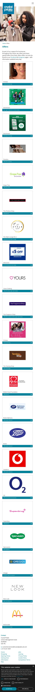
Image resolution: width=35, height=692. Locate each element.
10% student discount (7, 420)
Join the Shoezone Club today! (9, 265)
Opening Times (5, 656)
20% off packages (6, 368)
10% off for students (7, 161)
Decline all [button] (25, 688)
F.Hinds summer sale (7, 84)
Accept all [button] (9, 688)
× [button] (33, 666)
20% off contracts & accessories (9, 497)
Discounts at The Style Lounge (9, 239)
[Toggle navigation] (32, 3)
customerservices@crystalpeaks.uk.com (14, 647)
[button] (17, 686)
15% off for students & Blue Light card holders (13, 316)
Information (4, 660)
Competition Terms (24, 660)
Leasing (20, 654)
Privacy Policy (22, 656)
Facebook (14, 57)
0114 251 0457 (6, 649)
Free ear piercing (6, 342)
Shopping (4, 654)
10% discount (6, 394)
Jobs (19, 652)
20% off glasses (6, 549)
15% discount (6, 213)
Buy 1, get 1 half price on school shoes (11, 110)
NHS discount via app (7, 627)
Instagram (21, 57)
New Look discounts (7, 601)
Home (4, 43)
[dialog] (17, 678)
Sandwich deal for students (9, 575)
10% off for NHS (6, 187)
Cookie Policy (22, 658)
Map (2, 662)
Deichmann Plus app (7, 135)
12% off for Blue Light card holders (10, 291)
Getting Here (5, 658)
